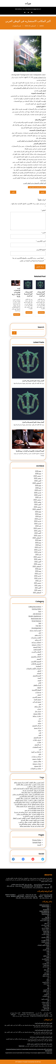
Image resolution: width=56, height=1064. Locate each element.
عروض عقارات (37, 740)
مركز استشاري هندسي (39, 77)
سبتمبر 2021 (37, 590)
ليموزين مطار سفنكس (38, 824)
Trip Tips (38, 626)
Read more (21, 1046)
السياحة (39, 673)
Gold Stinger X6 (48, 896)
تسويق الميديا (37, 699)
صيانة (39, 730)
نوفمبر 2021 (37, 585)
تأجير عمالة (46, 887)
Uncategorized (36, 628)
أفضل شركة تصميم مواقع (21, 782)
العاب (39, 683)
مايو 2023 (38, 545)
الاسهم (39, 654)
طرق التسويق (37, 737)
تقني (40, 704)
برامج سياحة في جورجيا (27, 887)
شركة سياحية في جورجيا (21, 812)
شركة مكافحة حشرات (38, 814)
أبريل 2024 (38, 519)
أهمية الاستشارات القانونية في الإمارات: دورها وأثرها (16, 292)
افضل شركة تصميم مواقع (37, 788)
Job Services (37, 614)
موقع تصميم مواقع (25, 826)
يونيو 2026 (38, 473)
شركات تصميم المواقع (38, 804)
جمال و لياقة (37, 706)
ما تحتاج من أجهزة (36, 752)
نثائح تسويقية (37, 766)
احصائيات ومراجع (36, 642)
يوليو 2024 (38, 511)
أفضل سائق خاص (47, 1013)
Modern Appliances (35, 616)
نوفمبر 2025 (37, 478)
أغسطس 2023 (37, 538)
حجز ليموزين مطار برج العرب (36, 800)
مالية (40, 754)
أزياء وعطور (38, 635)
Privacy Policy (36, 840)
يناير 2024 (38, 526)
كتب (40, 749)
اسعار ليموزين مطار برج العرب (35, 786)
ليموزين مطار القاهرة (38, 822)
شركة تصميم (31, 806)
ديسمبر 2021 (37, 583)
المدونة (39, 845)
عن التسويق (38, 745)
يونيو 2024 (38, 514)
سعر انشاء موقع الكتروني (37, 802)
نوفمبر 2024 (37, 502)
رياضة (39, 721)
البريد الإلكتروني (41, 241)
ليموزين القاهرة (26, 818)
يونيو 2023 (38, 542)
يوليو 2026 (38, 471)
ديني (40, 718)
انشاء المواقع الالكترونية (37, 792)
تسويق (39, 695)
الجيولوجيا (38, 666)
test (40, 623)
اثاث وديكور (38, 640)
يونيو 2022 (38, 571)
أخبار (40, 633)
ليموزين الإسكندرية (39, 816)
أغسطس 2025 (37, 483)
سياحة (39, 723)
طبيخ (39, 735)
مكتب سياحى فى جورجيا (37, 826)
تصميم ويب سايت (39, 796)
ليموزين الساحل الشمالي (37, 818)
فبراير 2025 (37, 495)
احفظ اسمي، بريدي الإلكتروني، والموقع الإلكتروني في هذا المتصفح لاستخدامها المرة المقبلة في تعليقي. (28, 259)
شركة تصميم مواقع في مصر (36, 812)
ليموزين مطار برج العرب (25, 822)
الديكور (39, 671)
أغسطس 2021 (37, 592)
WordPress (37, 1062)
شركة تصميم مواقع (21, 806)
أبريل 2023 (38, 547)
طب (40, 733)
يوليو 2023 (38, 540)
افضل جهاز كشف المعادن (30, 894)
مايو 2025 (38, 488)
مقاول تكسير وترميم (44, 1014)
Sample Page (37, 842)
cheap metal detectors (28, 1013)
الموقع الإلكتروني (41, 250)
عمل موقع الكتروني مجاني (24, 814)
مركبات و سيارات (36, 756)
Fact (39, 611)
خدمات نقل (38, 711)
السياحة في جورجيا (28, 790)
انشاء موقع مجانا (26, 792)
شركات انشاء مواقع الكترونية (22, 802)
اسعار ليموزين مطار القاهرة (23, 784)
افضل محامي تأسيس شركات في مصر (42, 884)
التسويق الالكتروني (36, 661)
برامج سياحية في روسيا (38, 887)
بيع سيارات (38, 692)
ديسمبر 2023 (37, 528)
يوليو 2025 (38, 485)
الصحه (39, 680)
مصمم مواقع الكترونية (25, 824)
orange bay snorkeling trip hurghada (39, 1016)
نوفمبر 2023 (37, 531)
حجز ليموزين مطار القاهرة (23, 798)
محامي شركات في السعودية (31, 896)
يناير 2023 (38, 554)
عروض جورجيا (26, 1016)
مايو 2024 (38, 516)
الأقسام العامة (37, 649)
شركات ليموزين (39, 806)
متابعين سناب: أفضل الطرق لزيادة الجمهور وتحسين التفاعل (39, 1044)
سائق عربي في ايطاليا (17, 1016)
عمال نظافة (35, 897)
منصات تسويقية (37, 764)
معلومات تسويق (36, 759)
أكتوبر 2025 (37, 481)
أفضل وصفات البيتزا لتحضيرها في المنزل (41, 294)
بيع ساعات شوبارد (19, 886)
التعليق (43, 210)
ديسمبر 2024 (37, 500)
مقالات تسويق (37, 761)
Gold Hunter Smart (28, 886)
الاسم (43, 233)
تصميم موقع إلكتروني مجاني (36, 794)
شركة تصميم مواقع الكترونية (36, 808)
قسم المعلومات (16, 26)
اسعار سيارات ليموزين (38, 784)
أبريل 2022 (38, 573)
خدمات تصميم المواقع (21, 800)
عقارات (39, 742)
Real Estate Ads (36, 618)
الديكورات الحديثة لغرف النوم (21, 788)
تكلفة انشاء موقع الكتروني (26, 796)
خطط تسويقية (37, 714)
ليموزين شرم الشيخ (38, 820)
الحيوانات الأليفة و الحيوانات (33, 668)
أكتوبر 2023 (37, 533)
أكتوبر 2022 (37, 561)
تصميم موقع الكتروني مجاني (20, 794)
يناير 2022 (38, 580)
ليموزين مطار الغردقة (27, 820)
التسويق (39, 659)
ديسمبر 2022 (37, 557)
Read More (41, 312)
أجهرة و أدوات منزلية (35, 630)
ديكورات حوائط (37, 716)
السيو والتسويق (37, 676)
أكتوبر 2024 (37, 504)
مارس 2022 (37, 576)
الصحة (39, 678)
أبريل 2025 (38, 490)
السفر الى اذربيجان (39, 790)
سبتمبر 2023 (37, 535)
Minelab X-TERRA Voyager (17, 896)
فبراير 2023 (37, 552)
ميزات (28, 3)
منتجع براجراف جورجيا (27, 897)
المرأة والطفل (37, 685)
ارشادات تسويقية (36, 645)
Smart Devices (36, 621)
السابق (42, 192)
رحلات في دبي (21, 894)
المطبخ (39, 687)
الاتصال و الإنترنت (36, 652)
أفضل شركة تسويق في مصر (46, 894)
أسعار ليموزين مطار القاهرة (36, 782)
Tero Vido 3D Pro (38, 886)
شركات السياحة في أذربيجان (32, 1014)
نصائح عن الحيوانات (35, 768)
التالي (13, 192)
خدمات (39, 709)
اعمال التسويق (37, 647)
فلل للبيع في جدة (22, 1014)
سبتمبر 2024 (37, 507)
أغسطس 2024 (37, 509)
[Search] (14, 333)
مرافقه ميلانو (19, 897)
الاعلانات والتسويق (36, 657)
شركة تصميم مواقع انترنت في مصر (34, 810)
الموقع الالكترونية (36, 690)
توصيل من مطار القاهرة (37, 798)
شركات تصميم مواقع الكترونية (23, 804)
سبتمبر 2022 (37, 564)
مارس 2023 (37, 550)
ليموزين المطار (17, 818)
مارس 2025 (37, 492)
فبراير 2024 (37, 523)
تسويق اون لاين (37, 702)
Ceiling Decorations (34, 607)
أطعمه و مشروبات (36, 638)
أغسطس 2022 (37, 566)
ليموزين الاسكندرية (28, 816)
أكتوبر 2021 (38, 588)
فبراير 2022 (37, 578)
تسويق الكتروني (36, 697)
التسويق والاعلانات (36, 664)
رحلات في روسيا (28, 884)
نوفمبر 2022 (37, 559)
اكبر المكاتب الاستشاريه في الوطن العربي (28, 141)
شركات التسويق (36, 726)
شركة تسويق (37, 728)
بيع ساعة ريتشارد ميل (44, 897)
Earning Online (36, 609)
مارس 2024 (37, 521)
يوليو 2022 (38, 569)
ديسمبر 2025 (37, 476)
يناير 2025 (38, 497)
